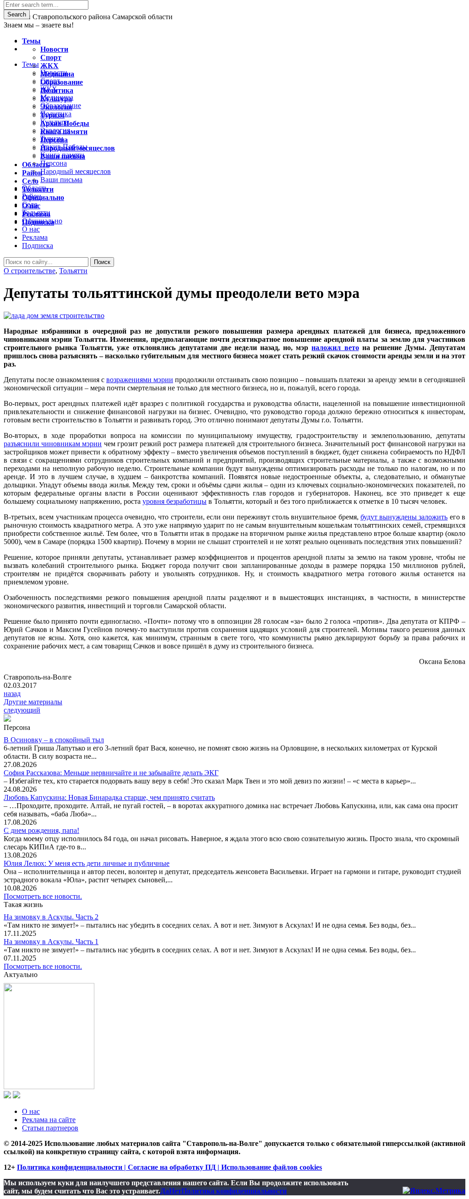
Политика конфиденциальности (234, 1191)
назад (12, 693)
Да (164, 1191)
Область (35, 164)
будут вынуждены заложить (404, 517)
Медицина (57, 74)
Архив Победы (64, 123)
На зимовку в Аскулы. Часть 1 (51, 941)
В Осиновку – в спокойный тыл (54, 740)
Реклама (35, 237)
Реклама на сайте (49, 1119)
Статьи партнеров (50, 1128)
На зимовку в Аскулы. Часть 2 (51, 917)
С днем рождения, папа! (41, 830)
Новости (54, 49)
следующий (22, 710)
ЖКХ (49, 66)
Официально (43, 197)
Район (32, 173)
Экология (56, 107)
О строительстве (29, 271)
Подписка (37, 245)
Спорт (50, 57)
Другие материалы (33, 702)
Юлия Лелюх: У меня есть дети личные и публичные (86, 863)
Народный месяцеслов (77, 148)
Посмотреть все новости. (43, 896)
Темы (31, 41)
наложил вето (335, 347)
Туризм (52, 115)
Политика (56, 90)
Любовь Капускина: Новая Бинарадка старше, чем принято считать (109, 797)
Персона (54, 140)
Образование (61, 82)
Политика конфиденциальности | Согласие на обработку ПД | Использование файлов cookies (169, 1167)
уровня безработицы (174, 501)
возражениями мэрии (139, 379)
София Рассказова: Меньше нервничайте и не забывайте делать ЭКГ (111, 773)
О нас (31, 1111)
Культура (56, 99)
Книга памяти (63, 131)
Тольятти (73, 271)
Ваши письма (62, 156)
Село (30, 181)
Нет (175, 1191)
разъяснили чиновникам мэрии (53, 444)
